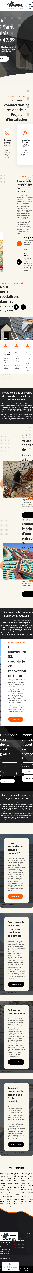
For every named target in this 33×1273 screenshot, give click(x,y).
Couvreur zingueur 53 (5, 353)
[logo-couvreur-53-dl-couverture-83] (15, 9)
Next (23, 307)
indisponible (20, 1238)
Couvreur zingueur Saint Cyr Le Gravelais (16, 1176)
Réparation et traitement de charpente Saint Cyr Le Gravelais (30, 1179)
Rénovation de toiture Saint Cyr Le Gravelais (16, 1199)
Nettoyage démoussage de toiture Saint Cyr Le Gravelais (9, 1178)
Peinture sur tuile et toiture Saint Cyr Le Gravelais (2, 1188)
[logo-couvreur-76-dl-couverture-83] (9, 1240)
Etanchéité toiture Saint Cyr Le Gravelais (2, 1176)
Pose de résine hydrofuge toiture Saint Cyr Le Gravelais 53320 (30, 1195)
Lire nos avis (10, 1269)
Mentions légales (18, 1269)
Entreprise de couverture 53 (16, 353)
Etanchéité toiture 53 (27, 353)
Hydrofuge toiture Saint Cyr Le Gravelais (23, 1176)
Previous (16, 307)
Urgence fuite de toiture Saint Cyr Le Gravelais (23, 1201)
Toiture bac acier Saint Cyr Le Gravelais (16, 1187)
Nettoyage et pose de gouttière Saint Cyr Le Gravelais (2, 1202)
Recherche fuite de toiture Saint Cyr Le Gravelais (9, 1192)
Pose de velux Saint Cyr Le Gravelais (9, 1203)
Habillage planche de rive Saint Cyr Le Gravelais (23, 1188)
